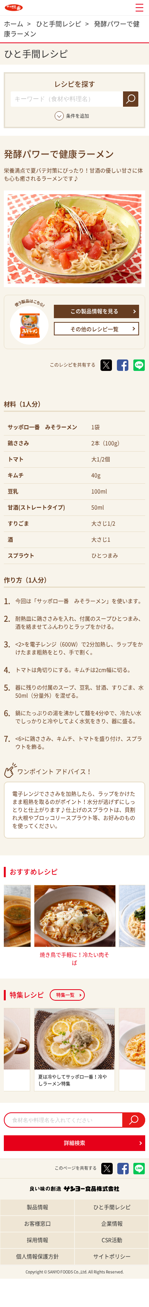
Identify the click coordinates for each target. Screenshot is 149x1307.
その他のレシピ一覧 (94, 329)
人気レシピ (93, 1300)
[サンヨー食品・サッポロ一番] (14, 7)
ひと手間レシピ (112, 1207)
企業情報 (112, 1223)
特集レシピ (56, 1300)
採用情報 (37, 1240)
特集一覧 (65, 995)
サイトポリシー (112, 1256)
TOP (19, 1300)
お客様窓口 (37, 1223)
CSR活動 (112, 1240)
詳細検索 (74, 1143)
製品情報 (37, 1207)
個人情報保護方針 (37, 1256)
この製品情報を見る (94, 311)
